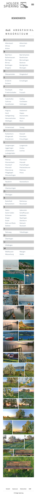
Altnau (7, 46)
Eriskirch (8, 81)
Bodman (22, 62)
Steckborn (23, 220)
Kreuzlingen (24, 139)
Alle (8, 30)
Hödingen (8, 121)
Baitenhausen (10, 57)
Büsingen (23, 68)
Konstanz (23, 136)
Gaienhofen (9, 99)
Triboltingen (24, 232)
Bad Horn (8, 55)
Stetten (7, 226)
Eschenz (8, 83)
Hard (7, 113)
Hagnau (8, 110)
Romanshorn (9, 204)
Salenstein (23, 210)
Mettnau (23, 170)
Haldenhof (23, 110)
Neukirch (8, 182)
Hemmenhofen (10, 118)
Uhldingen (9, 245)
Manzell (22, 162)
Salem (7, 210)
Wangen (22, 252)
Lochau (22, 151)
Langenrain (23, 145)
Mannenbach (9, 162)
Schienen (8, 215)
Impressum (15, 489)
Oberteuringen (10, 188)
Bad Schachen (24, 55)
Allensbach (9, 43)
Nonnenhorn (24, 182)
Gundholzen (9, 104)
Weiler (22, 254)
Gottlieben (23, 101)
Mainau (8, 160)
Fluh (21, 90)
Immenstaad (9, 127)
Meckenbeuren (25, 167)
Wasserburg (9, 254)
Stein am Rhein (10, 223)
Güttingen (23, 104)
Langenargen (9, 145)
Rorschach (23, 204)
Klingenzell (9, 136)
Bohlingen (8, 65)
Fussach (22, 92)
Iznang (22, 127)
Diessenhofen (10, 74)
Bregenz (8, 68)
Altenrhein (23, 43)
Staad (7, 220)
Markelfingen (24, 165)
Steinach (23, 223)
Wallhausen (9, 252)
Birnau (7, 62)
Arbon (7, 48)
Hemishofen (24, 116)
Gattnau (8, 101)
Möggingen (9, 172)
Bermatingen (24, 60)
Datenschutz (23, 489)
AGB (30, 489)
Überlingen (9, 239)
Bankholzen (24, 57)
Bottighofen (24, 65)
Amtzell (22, 46)
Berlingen (8, 60)
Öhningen (8, 195)
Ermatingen (24, 81)
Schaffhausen (24, 213)
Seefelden (23, 215)
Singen (7, 218)
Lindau (22, 148)
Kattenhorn (9, 134)
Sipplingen (23, 218)
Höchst (22, 118)
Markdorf (8, 165)
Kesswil (22, 134)
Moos (22, 172)
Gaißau (22, 99)
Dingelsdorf (24, 74)
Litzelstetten (9, 151)
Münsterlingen (10, 175)
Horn (21, 121)
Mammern (23, 160)
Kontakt (8, 489)
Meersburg (9, 170)
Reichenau (23, 201)
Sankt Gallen (9, 213)
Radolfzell (8, 201)
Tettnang (8, 232)
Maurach (8, 167)
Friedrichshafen (10, 92)
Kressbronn (9, 139)
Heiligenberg (9, 116)
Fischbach (8, 90)
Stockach (23, 226)
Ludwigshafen (10, 153)
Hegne (22, 113)
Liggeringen (9, 148)
